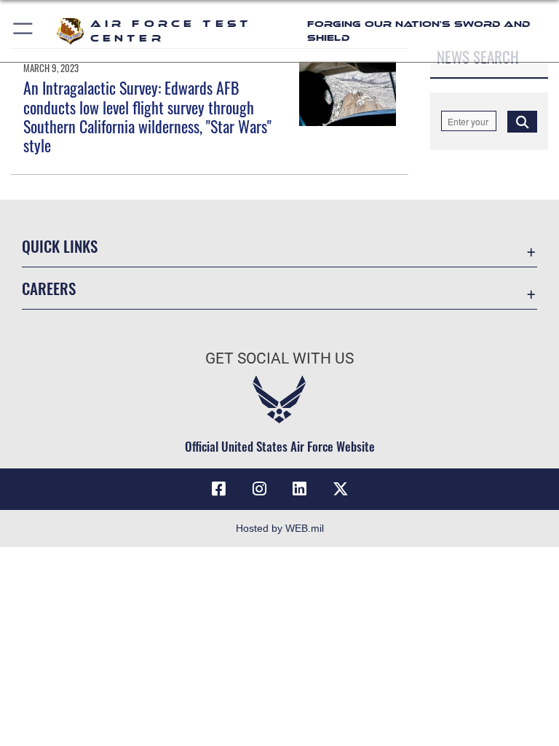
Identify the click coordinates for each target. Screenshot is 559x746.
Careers (49, 288)
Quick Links (60, 246)
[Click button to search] (522, 121)
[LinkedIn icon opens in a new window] (300, 489)
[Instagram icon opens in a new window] (259, 489)
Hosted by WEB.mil (280, 528)
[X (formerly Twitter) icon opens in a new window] (341, 489)
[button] (23, 31)
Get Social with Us (279, 358)
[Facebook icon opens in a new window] (218, 489)
